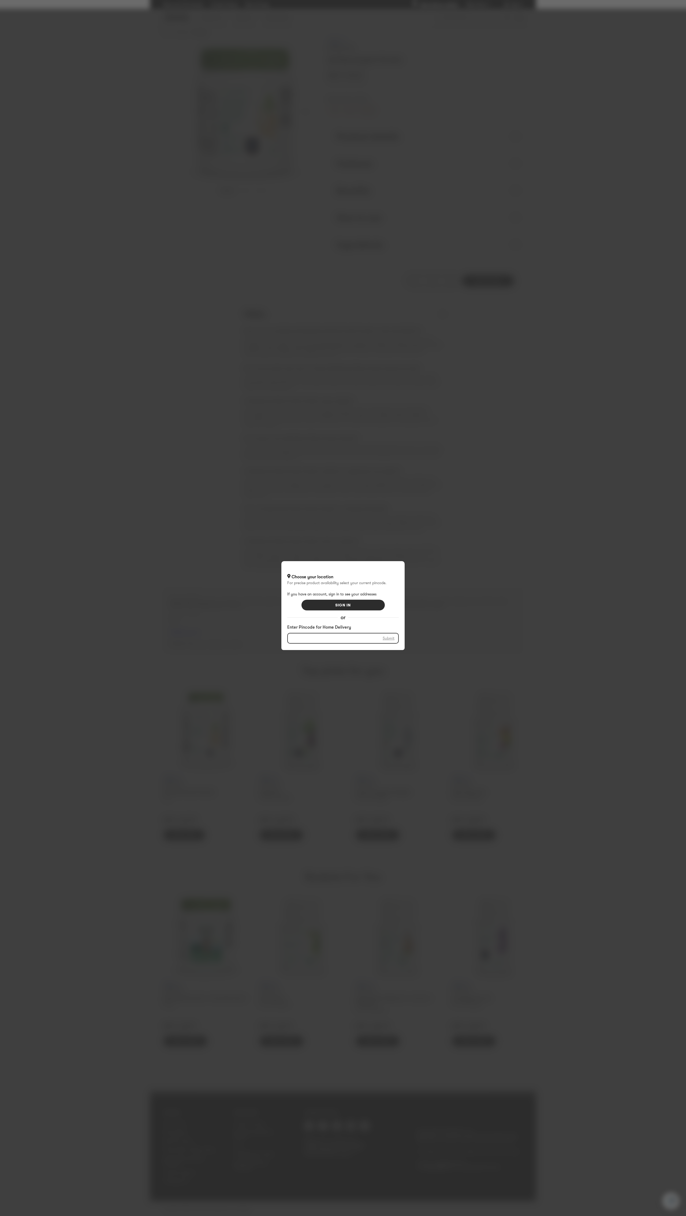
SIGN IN (343, 605)
